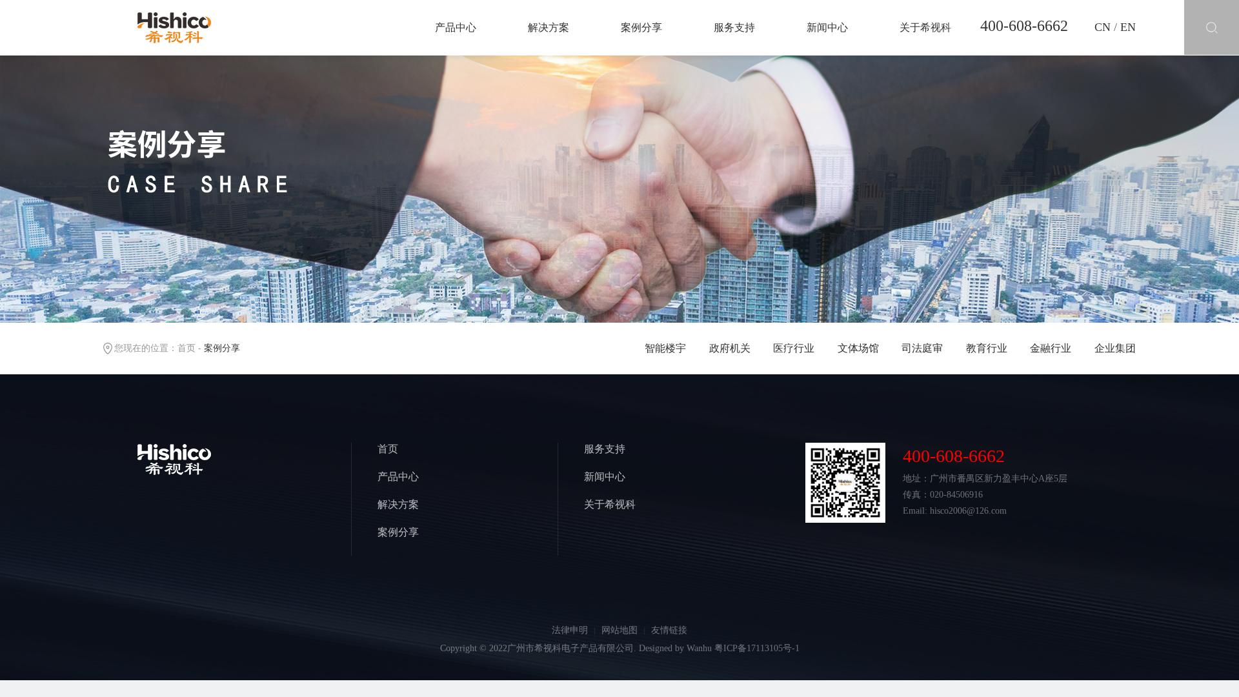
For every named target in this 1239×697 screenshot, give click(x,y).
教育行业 (986, 348)
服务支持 (734, 27)
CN (1102, 27)
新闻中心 (827, 27)
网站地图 (619, 630)
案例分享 (641, 27)
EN (1128, 27)
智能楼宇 (665, 348)
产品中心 (455, 27)
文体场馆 (858, 348)
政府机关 (729, 348)
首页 (186, 348)
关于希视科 (925, 27)
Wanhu (699, 648)
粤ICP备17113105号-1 (757, 648)
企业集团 (1115, 348)
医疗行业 (793, 348)
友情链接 (669, 630)
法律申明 (570, 630)
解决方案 (548, 27)
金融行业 (1050, 348)
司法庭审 (922, 348)
